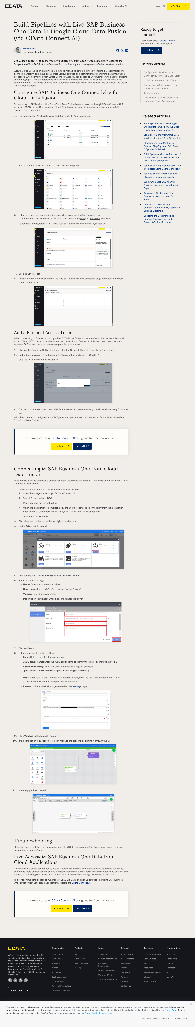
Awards (123, 967)
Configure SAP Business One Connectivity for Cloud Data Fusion (162, 74)
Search (159, 6)
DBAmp (78, 967)
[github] (21, 980)
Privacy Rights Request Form (98, 1013)
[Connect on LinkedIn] (126, 50)
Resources (148, 967)
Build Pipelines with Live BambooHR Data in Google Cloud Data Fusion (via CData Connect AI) (162, 157)
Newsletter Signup (152, 972)
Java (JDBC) (57, 958)
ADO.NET (56, 963)
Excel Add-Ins (58, 981)
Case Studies (150, 958)
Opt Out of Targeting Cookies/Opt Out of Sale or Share (164, 1018)
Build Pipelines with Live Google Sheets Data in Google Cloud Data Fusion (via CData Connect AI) (161, 126)
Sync (77, 954)
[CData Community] (26, 980)
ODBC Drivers (58, 954)
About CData (126, 954)
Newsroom (125, 963)
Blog (146, 963)
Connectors (103, 954)
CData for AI (120, 6)
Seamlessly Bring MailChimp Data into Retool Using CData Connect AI (162, 136)
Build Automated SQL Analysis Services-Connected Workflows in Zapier (161, 185)
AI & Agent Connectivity (104, 964)
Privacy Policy (171, 1010)
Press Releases (127, 958)
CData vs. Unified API (107, 979)
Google (170, 963)
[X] (15, 980)
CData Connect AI (63, 438)
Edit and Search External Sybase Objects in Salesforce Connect (161, 175)
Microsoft (171, 967)
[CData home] (15, 6)
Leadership (125, 972)
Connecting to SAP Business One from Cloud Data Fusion (161, 87)
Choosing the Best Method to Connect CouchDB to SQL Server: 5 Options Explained (162, 207)
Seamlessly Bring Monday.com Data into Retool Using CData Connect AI (162, 167)
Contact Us (125, 986)
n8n (168, 972)
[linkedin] (10, 980)
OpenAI (170, 977)
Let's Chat (175, 6)
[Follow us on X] (122, 50)
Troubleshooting (152, 93)
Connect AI (80, 958)
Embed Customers (106, 970)
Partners (124, 977)
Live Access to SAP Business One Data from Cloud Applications (161, 99)
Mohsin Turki (29, 48)
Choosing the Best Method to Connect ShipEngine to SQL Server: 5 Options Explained (162, 146)
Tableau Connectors (61, 990)
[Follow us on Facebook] (117, 50)
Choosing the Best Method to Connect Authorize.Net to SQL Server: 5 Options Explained (159, 219)
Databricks (172, 958)
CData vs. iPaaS (105, 975)
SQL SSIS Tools (81, 963)
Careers (124, 981)
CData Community (152, 954)
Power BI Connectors (61, 986)
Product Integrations (107, 958)
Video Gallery (150, 981)
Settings (77, 686)
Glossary (148, 977)
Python (55, 967)
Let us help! (82, 446)
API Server (56, 972)
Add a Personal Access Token (162, 80)
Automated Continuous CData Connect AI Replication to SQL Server (159, 196)
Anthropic (171, 954)
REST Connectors (60, 977)
